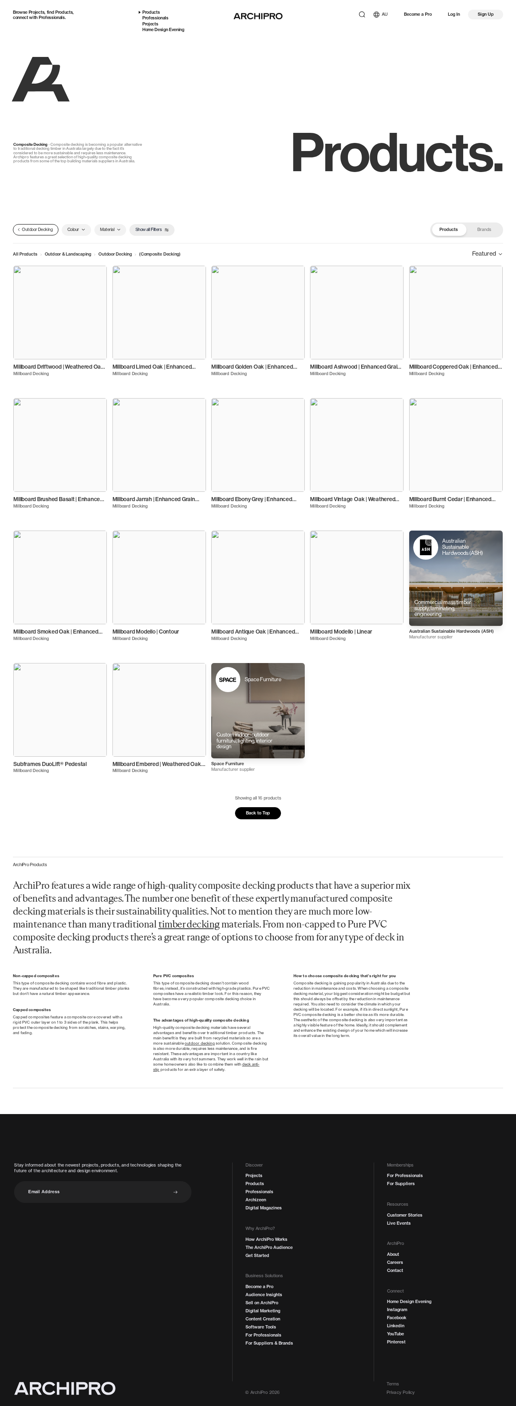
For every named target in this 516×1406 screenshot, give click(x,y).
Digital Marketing (263, 1311)
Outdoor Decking (115, 254)
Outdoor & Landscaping (68, 254)
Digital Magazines (264, 1208)
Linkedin (395, 1325)
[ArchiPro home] (258, 16)
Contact (395, 1270)
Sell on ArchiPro (262, 1302)
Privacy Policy (401, 1392)
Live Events (399, 1223)
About (393, 1254)
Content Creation (263, 1319)
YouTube (395, 1334)
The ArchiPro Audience (269, 1247)
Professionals (52, 17)
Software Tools (261, 1327)
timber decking (189, 925)
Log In (454, 14)
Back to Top (258, 813)
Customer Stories (404, 1215)
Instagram (397, 1309)
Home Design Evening (163, 29)
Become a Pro (418, 14)
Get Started (257, 1255)
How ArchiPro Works (266, 1239)
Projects (36, 12)
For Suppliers (401, 1183)
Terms (393, 1384)
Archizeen (256, 1199)
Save (95, 275)
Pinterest (396, 1342)
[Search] (362, 14)
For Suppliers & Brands (269, 1343)
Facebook (396, 1317)
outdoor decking (200, 1043)
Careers (395, 1262)
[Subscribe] (175, 1192)
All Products (25, 254)
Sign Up (486, 14)
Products (64, 12)
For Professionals (263, 1335)
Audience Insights (264, 1294)
